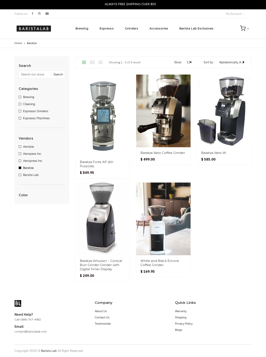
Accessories (158, 28)
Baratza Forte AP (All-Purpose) (97, 164)
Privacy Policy (184, 323)
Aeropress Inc (32, 161)
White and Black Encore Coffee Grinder (159, 263)
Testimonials (103, 323)
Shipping (180, 317)
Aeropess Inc (32, 154)
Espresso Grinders (35, 111)
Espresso (107, 28)
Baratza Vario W (213, 153)
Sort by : (209, 62)
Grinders (131, 28)
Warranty (181, 311)
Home (18, 43)
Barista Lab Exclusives (196, 28)
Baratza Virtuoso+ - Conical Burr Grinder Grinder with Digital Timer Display (101, 265)
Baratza (28, 168)
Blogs (178, 330)
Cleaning (29, 104)
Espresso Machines (36, 118)
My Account (234, 14)
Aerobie (28, 146)
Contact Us (102, 317)
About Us (101, 311)
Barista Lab (31, 175)
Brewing (81, 28)
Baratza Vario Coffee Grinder (162, 153)
